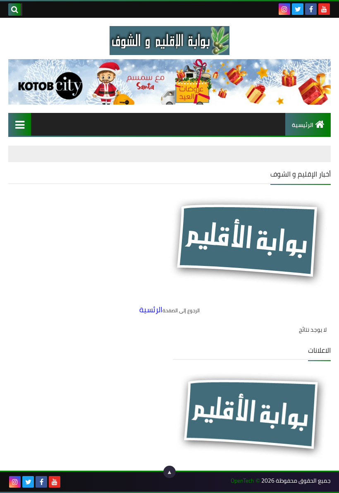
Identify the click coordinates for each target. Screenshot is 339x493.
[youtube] (324, 9)
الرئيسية (302, 125)
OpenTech (242, 480)
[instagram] (284, 9)
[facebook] (311, 9)
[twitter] (297, 9)
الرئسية (150, 309)
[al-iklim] (169, 40)
